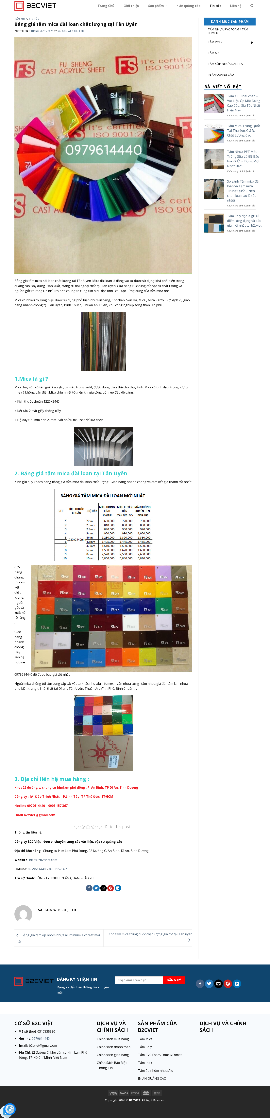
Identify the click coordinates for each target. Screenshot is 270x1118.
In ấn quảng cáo (188, 6)
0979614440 (37, 869)
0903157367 (58, 869)
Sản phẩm (156, 6)
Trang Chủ (106, 6)
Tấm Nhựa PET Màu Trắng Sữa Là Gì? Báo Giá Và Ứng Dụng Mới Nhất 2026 (243, 159)
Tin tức (215, 6)
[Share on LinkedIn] (118, 888)
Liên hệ (235, 6)
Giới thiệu (131, 6)
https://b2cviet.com (43, 860)
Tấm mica (20, 18)
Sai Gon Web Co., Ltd (71, 30)
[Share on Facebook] (89, 888)
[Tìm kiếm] (252, 6)
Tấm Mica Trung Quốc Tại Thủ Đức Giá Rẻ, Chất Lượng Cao (243, 131)
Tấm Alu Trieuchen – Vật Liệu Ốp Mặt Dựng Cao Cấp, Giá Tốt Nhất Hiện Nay (243, 103)
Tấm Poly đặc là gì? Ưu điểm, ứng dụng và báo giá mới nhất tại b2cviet (244, 221)
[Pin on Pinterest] (110, 888)
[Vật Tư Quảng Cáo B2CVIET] (35, 6)
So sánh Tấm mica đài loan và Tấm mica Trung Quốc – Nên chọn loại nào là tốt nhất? (243, 191)
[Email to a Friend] (103, 888)
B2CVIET (134, 1100)
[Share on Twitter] (96, 888)
